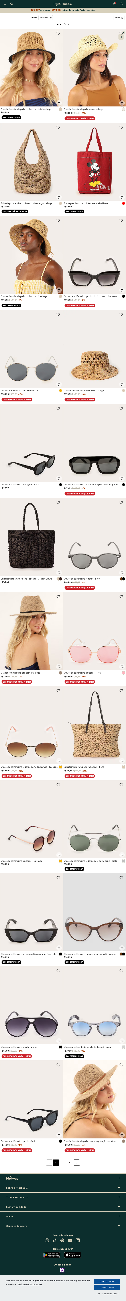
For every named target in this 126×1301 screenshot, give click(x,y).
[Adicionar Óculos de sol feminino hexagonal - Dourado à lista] (58, 785)
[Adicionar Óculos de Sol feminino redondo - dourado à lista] (58, 314)
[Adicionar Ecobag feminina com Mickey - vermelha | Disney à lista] (121, 127)
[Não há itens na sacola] (121, 4)
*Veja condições (87, 10)
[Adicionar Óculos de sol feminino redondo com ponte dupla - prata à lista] (121, 785)
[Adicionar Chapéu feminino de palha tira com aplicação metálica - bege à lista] (121, 1065)
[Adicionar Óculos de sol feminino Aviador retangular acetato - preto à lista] (121, 408)
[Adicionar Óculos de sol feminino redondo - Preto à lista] (121, 502)
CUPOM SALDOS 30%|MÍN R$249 (80, 118)
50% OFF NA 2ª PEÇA (11, 117)
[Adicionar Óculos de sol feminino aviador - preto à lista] (58, 971)
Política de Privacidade (30, 1284)
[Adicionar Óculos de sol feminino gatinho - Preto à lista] (58, 1065)
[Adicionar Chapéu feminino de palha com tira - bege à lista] (58, 596)
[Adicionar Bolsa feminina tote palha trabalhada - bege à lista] (121, 691)
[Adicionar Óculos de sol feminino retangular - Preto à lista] (58, 408)
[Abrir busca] (12, 4)
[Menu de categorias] (5, 4)
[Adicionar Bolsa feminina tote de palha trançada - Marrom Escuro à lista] (58, 502)
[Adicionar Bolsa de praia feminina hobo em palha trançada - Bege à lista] (58, 127)
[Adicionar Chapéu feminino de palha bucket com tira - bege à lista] (58, 220)
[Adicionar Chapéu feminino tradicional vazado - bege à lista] (121, 314)
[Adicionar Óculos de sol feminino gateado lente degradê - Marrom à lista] (121, 878)
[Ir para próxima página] (77, 1163)
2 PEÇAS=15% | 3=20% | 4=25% (15, 211)
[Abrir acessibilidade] (121, 37)
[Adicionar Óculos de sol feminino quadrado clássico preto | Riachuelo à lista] (58, 878)
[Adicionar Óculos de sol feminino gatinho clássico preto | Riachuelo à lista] (121, 220)
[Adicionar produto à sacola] (59, 103)
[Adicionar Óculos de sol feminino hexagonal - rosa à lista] (121, 596)
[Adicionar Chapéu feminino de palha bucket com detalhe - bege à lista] (58, 33)
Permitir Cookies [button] (107, 1281)
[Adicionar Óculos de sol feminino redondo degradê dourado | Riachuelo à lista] (58, 691)
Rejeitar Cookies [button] (107, 1287)
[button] (107, 1293)
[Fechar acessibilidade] (123, 32)
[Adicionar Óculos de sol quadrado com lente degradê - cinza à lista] (121, 971)
